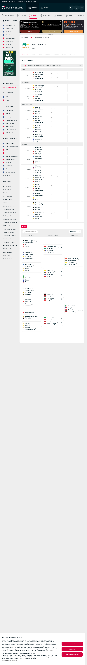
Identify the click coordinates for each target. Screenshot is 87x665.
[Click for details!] (52, 75)
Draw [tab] (24, 226)
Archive (71, 54)
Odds (33, 54)
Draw (64, 54)
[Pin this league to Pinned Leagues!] (45, 44)
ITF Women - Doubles (41, 37)
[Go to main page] (14, 7)
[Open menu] (81, 8)
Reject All (72, 649)
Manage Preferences (72, 654)
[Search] (71, 8)
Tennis (26, 37)
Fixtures (56, 54)
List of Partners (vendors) (9, 660)
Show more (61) (8, 175)
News (40, 54)
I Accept (72, 644)
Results (47, 54)
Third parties (49, 650)
